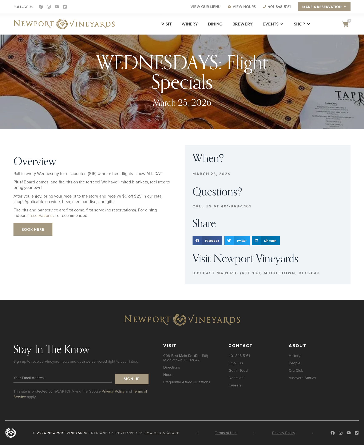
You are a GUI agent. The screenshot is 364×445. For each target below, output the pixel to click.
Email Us (236, 363)
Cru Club (296, 370)
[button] (207, 240)
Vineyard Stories (302, 377)
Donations (237, 377)
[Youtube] (57, 7)
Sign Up (132, 378)
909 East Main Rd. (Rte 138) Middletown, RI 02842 (256, 273)
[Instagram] (49, 7)
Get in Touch (239, 370)
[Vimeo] (65, 7)
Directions (171, 367)
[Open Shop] (308, 24)
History (294, 355)
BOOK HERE (32, 229)
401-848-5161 (239, 355)
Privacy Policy (113, 391)
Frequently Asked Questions (186, 382)
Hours (168, 374)
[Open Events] (282, 24)
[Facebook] (41, 7)
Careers (235, 385)
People (294, 363)
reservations (40, 215)
